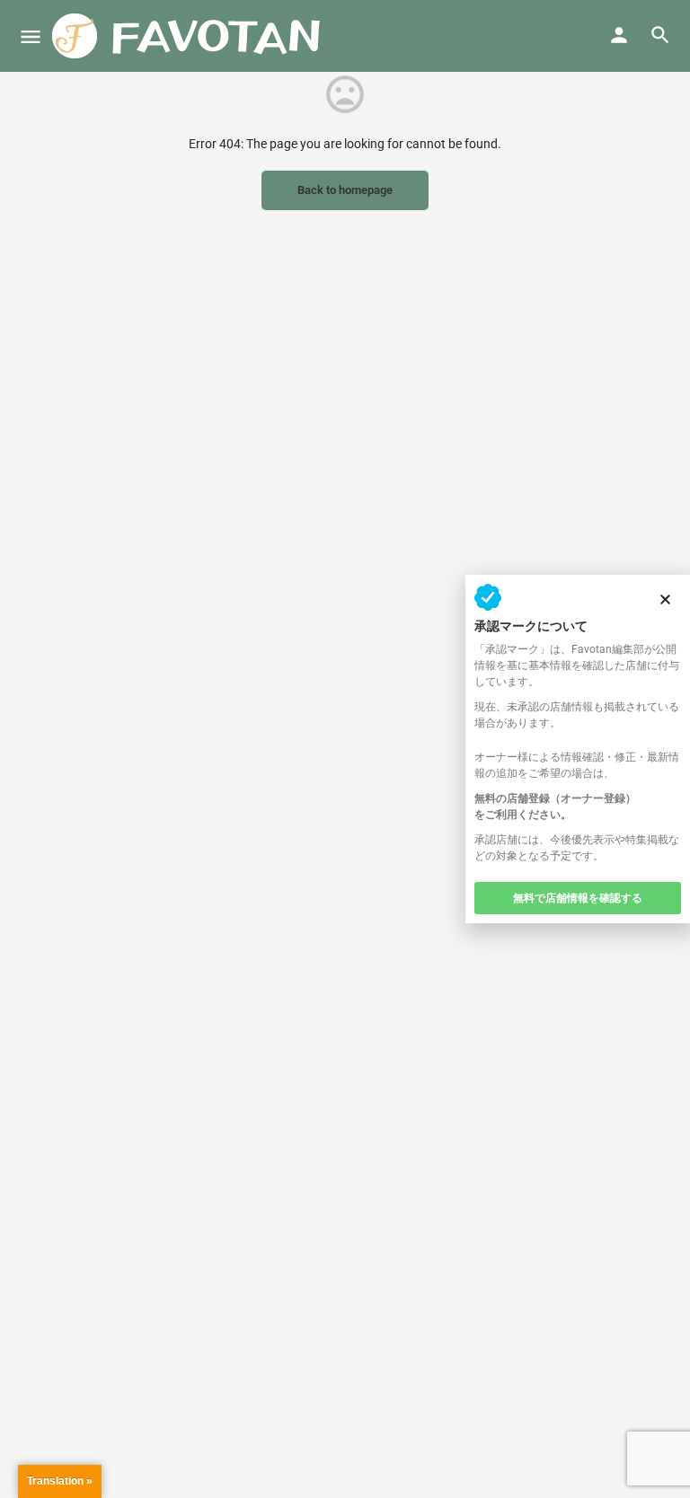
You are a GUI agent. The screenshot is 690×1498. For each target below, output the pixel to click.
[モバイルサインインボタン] (619, 35)
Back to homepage (345, 190)
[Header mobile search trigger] (660, 35)
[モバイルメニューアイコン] (30, 36)
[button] (665, 599)
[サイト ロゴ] (189, 35)
